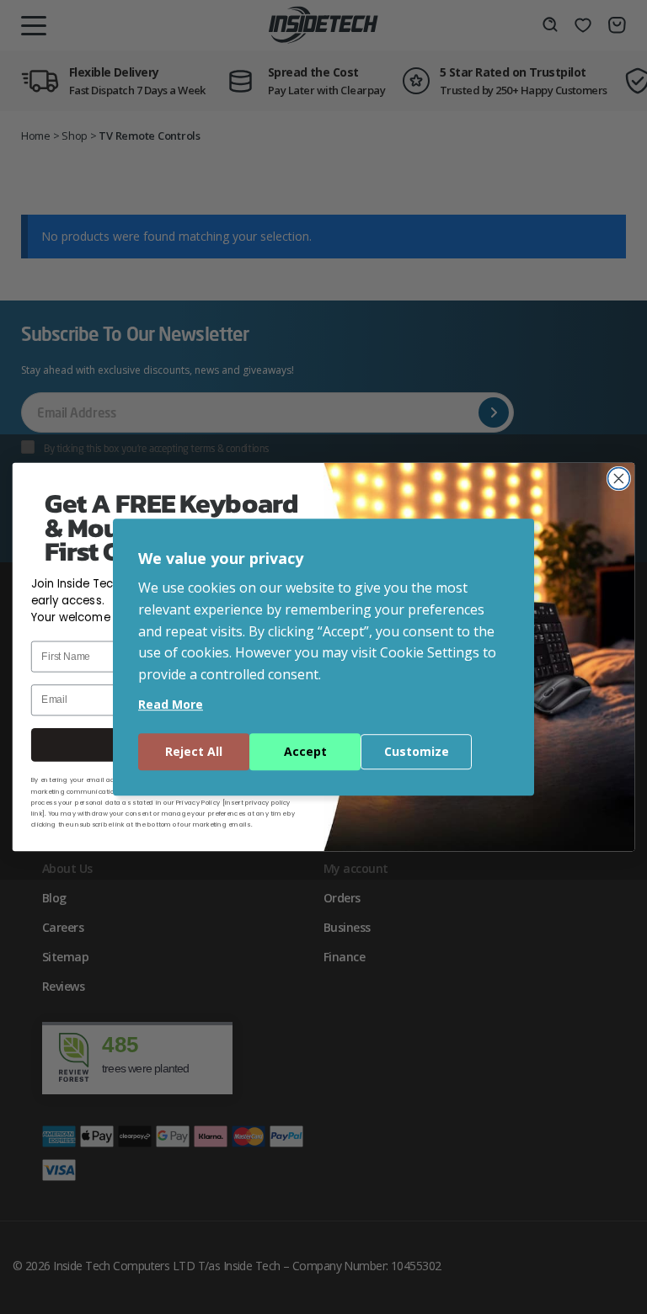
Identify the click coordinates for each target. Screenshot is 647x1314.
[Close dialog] (618, 479)
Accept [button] (305, 751)
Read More (170, 704)
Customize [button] (416, 751)
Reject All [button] (193, 751)
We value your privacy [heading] (220, 558)
